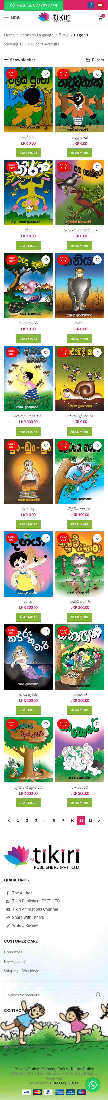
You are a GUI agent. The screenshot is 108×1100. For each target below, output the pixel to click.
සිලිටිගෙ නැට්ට (79, 508)
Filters (98, 59)
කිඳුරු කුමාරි (28, 694)
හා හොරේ (80, 787)
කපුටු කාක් (79, 137)
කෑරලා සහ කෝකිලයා (80, 230)
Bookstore (13, 951)
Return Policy (82, 1068)
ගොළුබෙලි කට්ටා (79, 415)
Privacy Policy (26, 1068)
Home (9, 34)
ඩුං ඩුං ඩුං (28, 508)
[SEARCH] (98, 994)
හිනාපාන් (80, 694)
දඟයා (28, 601)
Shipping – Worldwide (22, 970)
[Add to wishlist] (45, 74)
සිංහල (64, 34)
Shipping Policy (55, 1068)
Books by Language (37, 34)
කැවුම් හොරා (80, 601)
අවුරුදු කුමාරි (28, 323)
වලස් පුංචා (28, 137)
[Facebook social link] (91, 5)
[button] (92, 1084)
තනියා (80, 323)
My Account (14, 961)
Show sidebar (22, 59)
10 (72, 820)
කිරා (28, 230)
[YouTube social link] (100, 5)
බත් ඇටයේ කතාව (28, 415)
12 (90, 820)
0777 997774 (20, 1038)
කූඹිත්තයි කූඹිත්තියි (28, 787)
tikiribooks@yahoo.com (29, 1046)
